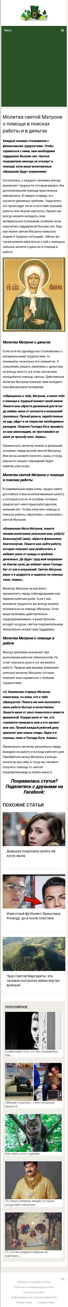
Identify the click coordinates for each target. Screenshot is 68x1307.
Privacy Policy (24, 1302)
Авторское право (34, 1292)
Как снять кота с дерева (22, 1153)
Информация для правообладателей (34, 1297)
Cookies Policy (46, 1302)
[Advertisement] (34, 71)
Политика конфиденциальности (34, 1287)
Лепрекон (23, 1282)
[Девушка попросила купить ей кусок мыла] (34, 829)
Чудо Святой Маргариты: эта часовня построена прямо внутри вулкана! (33, 980)
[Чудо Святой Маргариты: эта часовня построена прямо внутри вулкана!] (34, 954)
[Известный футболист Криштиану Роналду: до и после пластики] (34, 891)
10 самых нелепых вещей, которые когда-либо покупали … (29, 1203)
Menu (8, 30)
